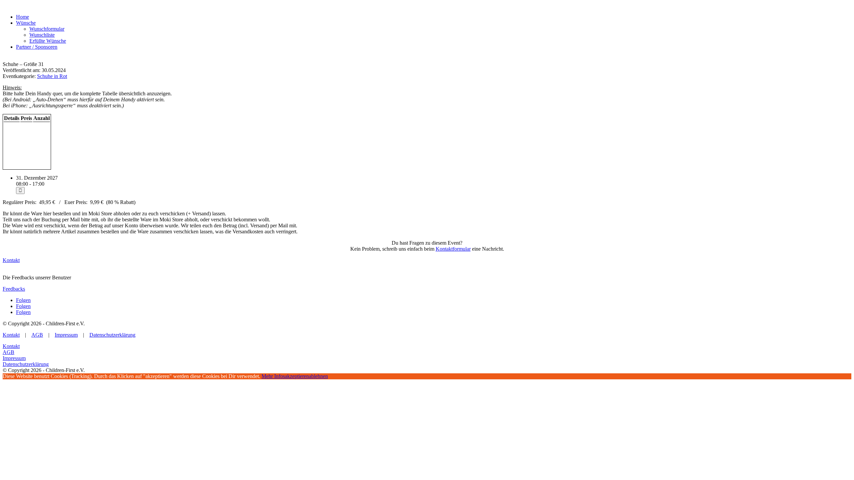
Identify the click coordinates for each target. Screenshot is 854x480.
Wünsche (26, 23)
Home (22, 17)
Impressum (66, 335)
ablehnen (318, 376)
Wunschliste (42, 35)
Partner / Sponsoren (36, 47)
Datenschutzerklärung (112, 335)
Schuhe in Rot (52, 76)
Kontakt (11, 260)
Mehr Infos (273, 376)
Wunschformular (46, 29)
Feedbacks (14, 289)
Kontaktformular (453, 249)
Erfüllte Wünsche (47, 41)
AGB (37, 335)
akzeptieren (297, 376)
